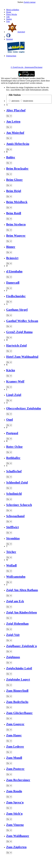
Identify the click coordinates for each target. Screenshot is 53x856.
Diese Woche (11, 14)
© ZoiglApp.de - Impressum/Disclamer (26, 67)
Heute (8, 12)
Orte (8, 21)
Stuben (9, 19)
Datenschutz (11, 56)
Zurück (27, 2)
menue (33, 2)
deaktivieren (28, 101)
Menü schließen (12, 10)
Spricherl (21, 32)
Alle (8, 17)
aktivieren (15, 101)
